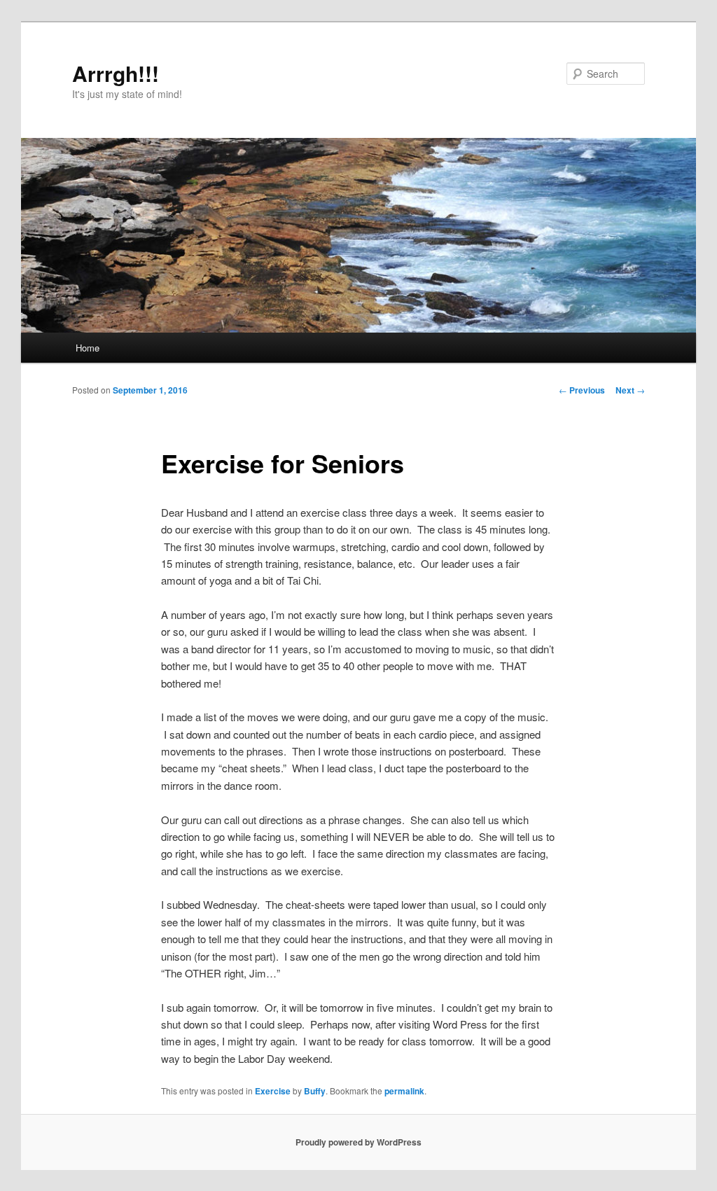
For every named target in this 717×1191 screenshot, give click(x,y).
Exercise (273, 1091)
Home (87, 347)
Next (630, 390)
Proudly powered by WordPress (358, 1142)
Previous (582, 390)
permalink (404, 1091)
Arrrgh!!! (115, 73)
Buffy (315, 1091)
